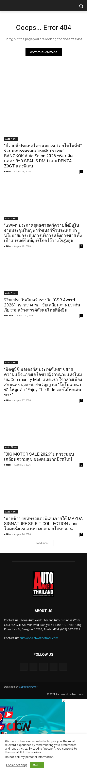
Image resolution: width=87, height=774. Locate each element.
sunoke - (9, 315)
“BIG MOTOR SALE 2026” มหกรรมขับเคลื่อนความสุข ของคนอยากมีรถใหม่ (39, 457)
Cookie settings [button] (16, 765)
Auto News (11, 138)
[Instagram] (53, 667)
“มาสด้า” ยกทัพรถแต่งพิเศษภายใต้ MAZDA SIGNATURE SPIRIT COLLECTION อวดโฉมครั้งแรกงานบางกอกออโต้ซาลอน (43, 523)
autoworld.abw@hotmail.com (39, 638)
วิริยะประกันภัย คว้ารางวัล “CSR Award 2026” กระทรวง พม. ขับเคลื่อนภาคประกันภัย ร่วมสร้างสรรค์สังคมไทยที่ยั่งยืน (42, 305)
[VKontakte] (63, 667)
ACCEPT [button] (37, 764)
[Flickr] (43, 667)
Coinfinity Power (28, 686)
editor (7, 171)
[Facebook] (33, 667)
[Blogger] (24, 667)
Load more (42, 543)
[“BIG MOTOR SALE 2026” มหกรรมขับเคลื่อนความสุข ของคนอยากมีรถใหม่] (43, 429)
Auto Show (11, 447)
